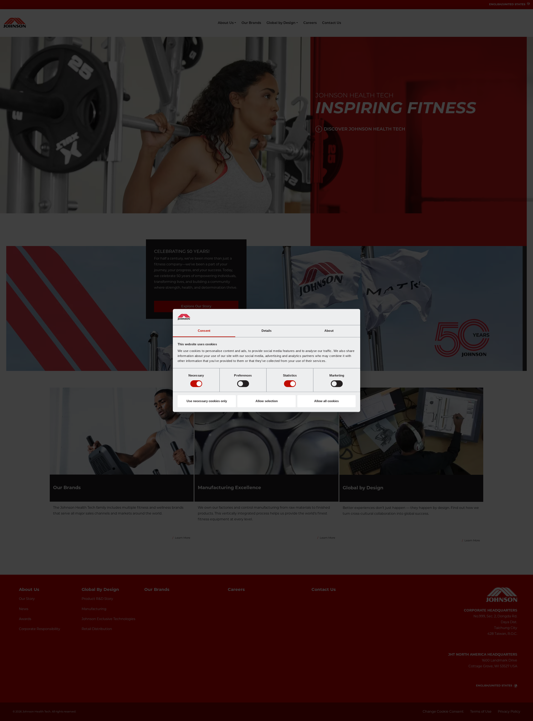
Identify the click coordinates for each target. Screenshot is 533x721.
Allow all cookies (326, 401)
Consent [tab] (204, 330)
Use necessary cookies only (207, 401)
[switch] (243, 383)
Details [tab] (267, 330)
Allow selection (266, 401)
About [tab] (329, 330)
